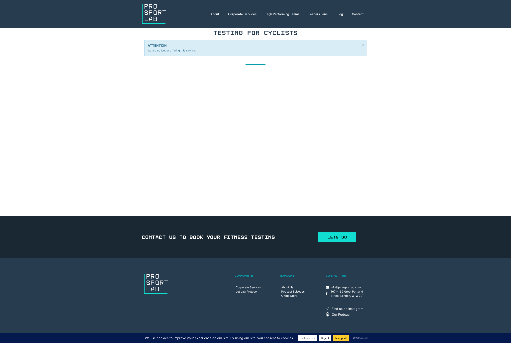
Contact (358, 14)
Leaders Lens (318, 14)
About (214, 14)
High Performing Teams (282, 14)
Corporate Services (242, 14)
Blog (340, 14)
